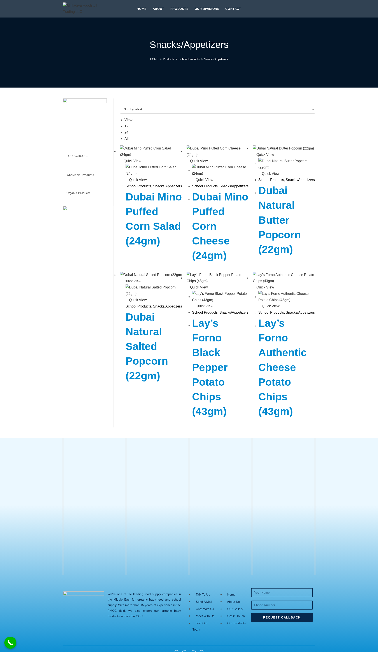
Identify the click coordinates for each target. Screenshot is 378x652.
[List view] (124, 101)
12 (126, 126)
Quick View (132, 161)
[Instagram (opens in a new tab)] (305, 8)
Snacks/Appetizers (216, 59)
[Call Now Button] (10, 643)
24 (126, 132)
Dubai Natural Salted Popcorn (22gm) (147, 346)
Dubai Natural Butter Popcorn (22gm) (279, 220)
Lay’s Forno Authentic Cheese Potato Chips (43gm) (282, 367)
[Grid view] (121, 101)
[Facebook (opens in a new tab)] (298, 8)
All (126, 139)
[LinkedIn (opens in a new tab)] (313, 8)
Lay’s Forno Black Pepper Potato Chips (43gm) (210, 367)
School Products (138, 186)
